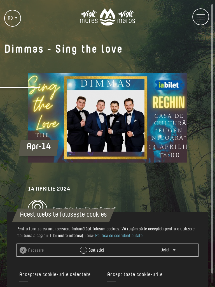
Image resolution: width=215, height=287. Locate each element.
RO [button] (11, 18)
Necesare (36, 250)
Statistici (96, 250)
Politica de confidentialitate (118, 235)
